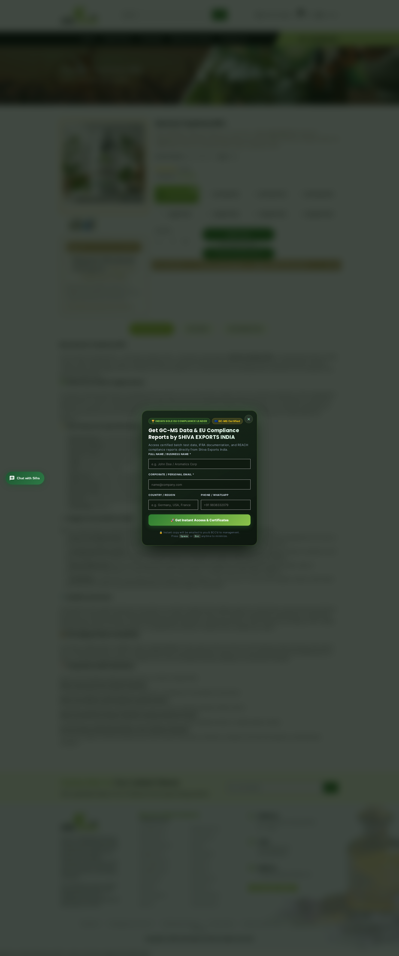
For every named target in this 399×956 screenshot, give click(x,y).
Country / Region (161, 495)
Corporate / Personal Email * (171, 474)
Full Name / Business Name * (169, 454)
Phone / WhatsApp (214, 495)
